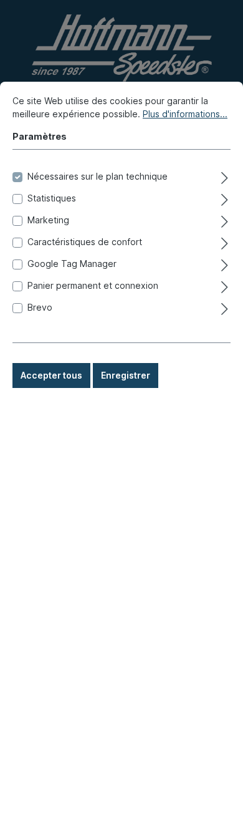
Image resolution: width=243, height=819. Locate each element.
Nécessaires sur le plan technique (97, 176)
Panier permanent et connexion (92, 285)
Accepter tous (51, 375)
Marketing (48, 220)
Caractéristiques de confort (84, 241)
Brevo (39, 307)
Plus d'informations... (185, 114)
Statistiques (51, 198)
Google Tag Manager (72, 263)
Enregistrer (125, 375)
